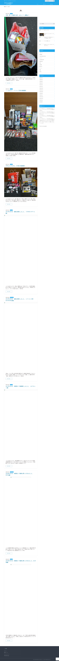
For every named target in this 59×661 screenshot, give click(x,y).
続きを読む (8, 158)
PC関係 (41, 64)
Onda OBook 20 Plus (43, 56)
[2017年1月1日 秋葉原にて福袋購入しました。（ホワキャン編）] (20, 458)
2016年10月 (41, 91)
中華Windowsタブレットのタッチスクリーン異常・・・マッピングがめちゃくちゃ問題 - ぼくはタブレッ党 (47, 121)
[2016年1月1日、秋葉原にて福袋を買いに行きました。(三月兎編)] (21, 632)
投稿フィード (6, 652)
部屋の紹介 (41, 61)
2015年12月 (41, 96)
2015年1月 (41, 100)
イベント (41, 68)
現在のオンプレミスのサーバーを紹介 (49, 34)
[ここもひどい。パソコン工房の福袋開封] (20, 150)
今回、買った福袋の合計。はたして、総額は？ (17, 15)
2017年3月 (41, 84)
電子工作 (41, 66)
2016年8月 (41, 93)
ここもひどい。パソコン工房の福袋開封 (16, 90)
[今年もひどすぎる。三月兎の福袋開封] (20, 196)
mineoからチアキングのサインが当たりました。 (49, 45)
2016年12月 (41, 88)
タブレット (41, 52)
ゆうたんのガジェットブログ (8, 3)
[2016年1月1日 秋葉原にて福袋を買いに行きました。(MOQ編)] (21, 545)
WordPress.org (6, 655)
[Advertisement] (47, 14)
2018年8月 (41, 81)
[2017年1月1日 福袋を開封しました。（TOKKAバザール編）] (20, 283)
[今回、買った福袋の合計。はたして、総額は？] (20, 75)
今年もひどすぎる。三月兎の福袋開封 (15, 165)
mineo (40, 71)
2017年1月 (41, 86)
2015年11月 (41, 98)
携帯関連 (41, 54)
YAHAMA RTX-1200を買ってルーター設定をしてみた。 (48, 38)
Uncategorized (42, 59)
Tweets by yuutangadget (43, 126)
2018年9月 (41, 79)
